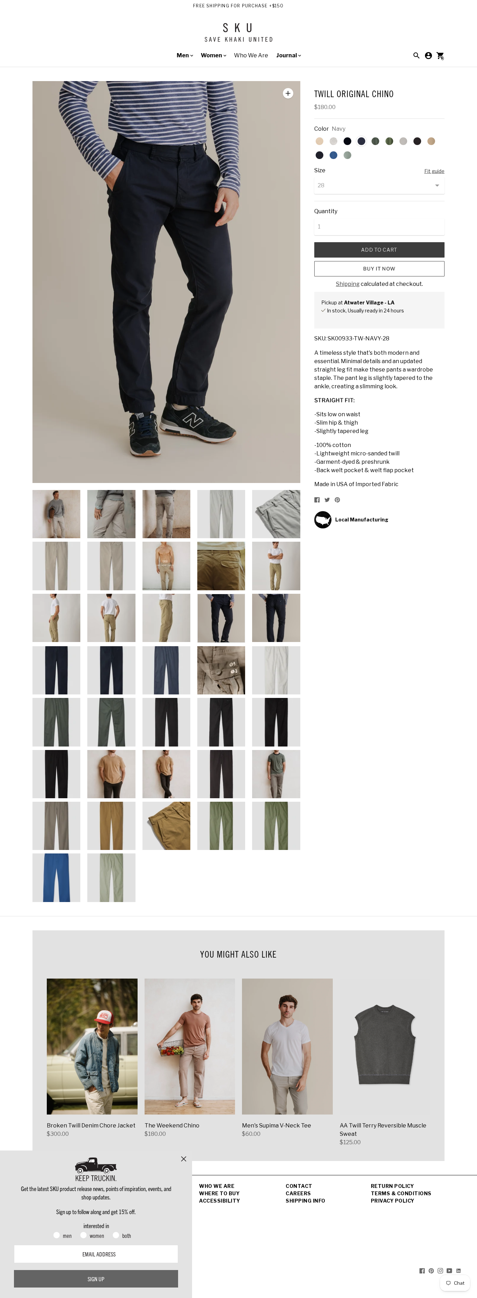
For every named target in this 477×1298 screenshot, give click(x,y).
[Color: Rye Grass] (389, 141)
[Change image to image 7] (111, 566)
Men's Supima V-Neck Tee (276, 1125)
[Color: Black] (347, 141)
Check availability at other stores (359, 318)
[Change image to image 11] (56, 618)
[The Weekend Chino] (190, 1047)
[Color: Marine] (319, 155)
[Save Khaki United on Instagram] (440, 1270)
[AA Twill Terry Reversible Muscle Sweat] (385, 1047)
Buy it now (379, 269)
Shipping (348, 284)
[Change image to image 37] (111, 877)
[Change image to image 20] (276, 670)
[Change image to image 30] (276, 774)
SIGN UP (96, 1278)
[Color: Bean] (417, 141)
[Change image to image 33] (166, 826)
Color (321, 129)
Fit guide (434, 171)
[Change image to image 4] (221, 514)
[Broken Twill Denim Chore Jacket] (92, 1047)
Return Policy (392, 1186)
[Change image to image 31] (56, 826)
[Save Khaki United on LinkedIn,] (458, 1270)
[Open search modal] (416, 55)
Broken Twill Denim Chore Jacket (91, 1125)
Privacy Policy (392, 1201)
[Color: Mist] (347, 155)
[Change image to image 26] (56, 774)
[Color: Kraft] (431, 141)
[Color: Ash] (333, 141)
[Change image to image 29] (221, 774)
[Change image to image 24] (221, 722)
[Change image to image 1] (56, 514)
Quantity (325, 211)
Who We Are (251, 55)
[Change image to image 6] (56, 566)
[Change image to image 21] (56, 722)
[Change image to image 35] (276, 826)
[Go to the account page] (428, 55)
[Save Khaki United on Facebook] (422, 1270)
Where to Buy (219, 1193)
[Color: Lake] (333, 155)
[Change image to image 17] (111, 670)
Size (319, 170)
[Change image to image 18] (166, 670)
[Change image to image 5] (276, 514)
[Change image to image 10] (276, 566)
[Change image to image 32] (111, 826)
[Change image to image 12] (111, 618)
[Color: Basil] (375, 141)
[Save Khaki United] (238, 35)
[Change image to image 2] (111, 514)
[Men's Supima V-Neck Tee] (287, 1047)
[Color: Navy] (361, 141)
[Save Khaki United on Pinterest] (431, 1270)
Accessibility (219, 1201)
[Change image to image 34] (221, 826)
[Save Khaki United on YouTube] (449, 1270)
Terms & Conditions (401, 1193)
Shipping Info (305, 1201)
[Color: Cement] (403, 141)
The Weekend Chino (172, 1125)
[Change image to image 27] (111, 774)
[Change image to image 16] (56, 670)
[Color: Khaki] (319, 141)
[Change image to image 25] (276, 722)
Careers (298, 1193)
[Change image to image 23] (166, 722)
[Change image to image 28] (166, 774)
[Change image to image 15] (276, 618)
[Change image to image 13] (166, 618)
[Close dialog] (183, 1158)
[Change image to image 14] (221, 618)
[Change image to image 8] (166, 566)
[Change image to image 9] (221, 566)
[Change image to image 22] (111, 722)
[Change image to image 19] (221, 670)
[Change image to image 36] (56, 877)
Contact (299, 1186)
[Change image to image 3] (166, 514)
